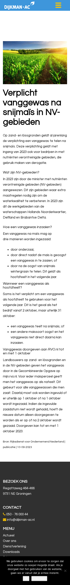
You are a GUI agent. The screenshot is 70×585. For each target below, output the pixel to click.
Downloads (11, 552)
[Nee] (65, 571)
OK (26, 578)
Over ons (9, 541)
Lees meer (39, 578)
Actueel (8, 535)
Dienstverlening (14, 546)
